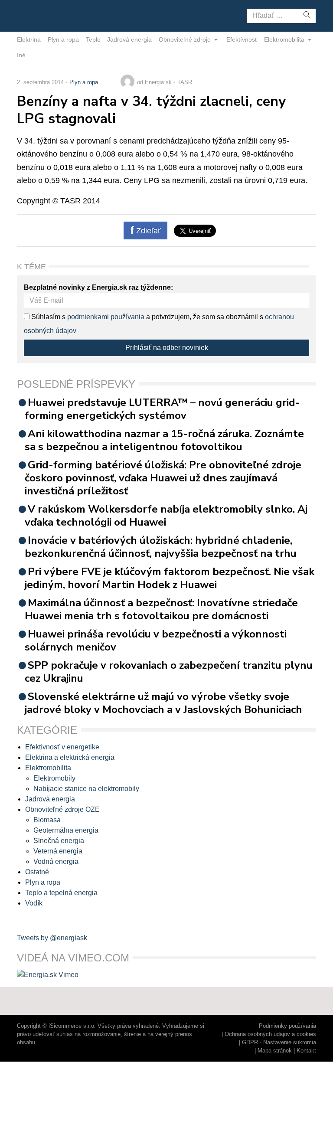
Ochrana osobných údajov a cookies (270, 1034)
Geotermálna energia (65, 830)
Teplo (93, 39)
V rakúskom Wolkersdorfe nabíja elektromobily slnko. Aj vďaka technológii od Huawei (166, 516)
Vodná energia (55, 861)
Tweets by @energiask (52, 937)
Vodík (33, 903)
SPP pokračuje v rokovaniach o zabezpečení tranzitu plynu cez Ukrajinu (169, 672)
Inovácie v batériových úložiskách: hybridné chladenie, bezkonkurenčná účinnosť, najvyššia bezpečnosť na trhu (161, 547)
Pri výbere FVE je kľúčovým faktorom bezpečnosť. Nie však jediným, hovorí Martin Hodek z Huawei (169, 578)
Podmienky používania (287, 1026)
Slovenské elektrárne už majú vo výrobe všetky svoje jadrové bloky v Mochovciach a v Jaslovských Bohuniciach (163, 703)
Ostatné (37, 872)
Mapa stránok (275, 1050)
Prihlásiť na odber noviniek (166, 347)
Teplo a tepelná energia (61, 892)
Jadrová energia (129, 39)
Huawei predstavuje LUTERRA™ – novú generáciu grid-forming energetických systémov (162, 409)
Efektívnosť (241, 39)
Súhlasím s (47, 316)
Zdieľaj (44, 15)
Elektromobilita (285, 39)
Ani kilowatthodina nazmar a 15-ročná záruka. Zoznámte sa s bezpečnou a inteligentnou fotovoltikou (164, 440)
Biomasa (47, 820)
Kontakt (306, 1050)
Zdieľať (147, 230)
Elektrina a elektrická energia (69, 757)
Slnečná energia (58, 840)
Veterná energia (57, 851)
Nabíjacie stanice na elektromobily (86, 788)
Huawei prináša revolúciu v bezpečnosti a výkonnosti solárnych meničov (156, 641)
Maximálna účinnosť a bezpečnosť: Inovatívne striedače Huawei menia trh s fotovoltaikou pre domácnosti (161, 609)
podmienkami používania (105, 316)
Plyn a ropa (63, 39)
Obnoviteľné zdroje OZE (62, 809)
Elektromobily (54, 778)
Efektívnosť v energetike (62, 747)
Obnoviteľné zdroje (185, 39)
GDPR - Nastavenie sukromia (279, 1042)
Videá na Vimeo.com (73, 958)
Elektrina (29, 39)
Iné (21, 55)
